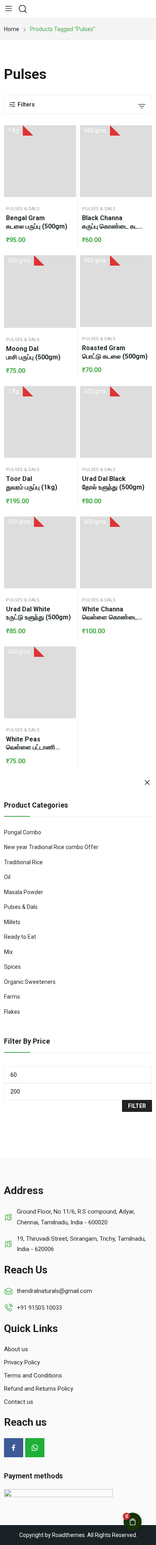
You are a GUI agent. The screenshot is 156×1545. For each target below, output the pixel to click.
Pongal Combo (22, 832)
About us (16, 1349)
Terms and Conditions (33, 1375)
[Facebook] (13, 1447)
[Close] (147, 783)
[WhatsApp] (34, 1447)
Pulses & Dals (23, 208)
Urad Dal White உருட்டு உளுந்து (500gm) (38, 613)
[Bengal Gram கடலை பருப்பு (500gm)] (40, 161)
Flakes (12, 1012)
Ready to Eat (20, 937)
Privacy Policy (22, 1362)
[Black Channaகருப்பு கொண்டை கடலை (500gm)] (116, 161)
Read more (144, 137)
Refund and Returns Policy (38, 1388)
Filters (26, 104)
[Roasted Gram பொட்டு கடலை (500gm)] (116, 291)
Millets (12, 922)
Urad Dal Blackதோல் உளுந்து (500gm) (113, 483)
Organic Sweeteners (30, 982)
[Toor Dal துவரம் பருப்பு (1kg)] (40, 422)
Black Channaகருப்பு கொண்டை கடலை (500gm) (115, 222)
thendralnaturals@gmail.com (54, 1291)
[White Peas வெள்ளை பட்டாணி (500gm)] (40, 682)
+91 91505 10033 (39, 1307)
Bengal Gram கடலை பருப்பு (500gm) (36, 222)
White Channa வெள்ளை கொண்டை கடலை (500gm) (110, 613)
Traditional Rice (23, 862)
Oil (7, 877)
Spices (12, 967)
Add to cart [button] (68, 137)
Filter (137, 1106)
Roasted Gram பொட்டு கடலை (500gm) (115, 352)
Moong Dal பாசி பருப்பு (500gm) (33, 353)
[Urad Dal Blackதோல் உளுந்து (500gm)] (116, 422)
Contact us (18, 1401)
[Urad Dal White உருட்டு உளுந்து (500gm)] (40, 552)
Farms (12, 996)
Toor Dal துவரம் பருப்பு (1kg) (31, 483)
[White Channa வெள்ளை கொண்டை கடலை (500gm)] (116, 552)
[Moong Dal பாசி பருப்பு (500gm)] (40, 291)
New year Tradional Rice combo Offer (51, 847)
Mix (8, 952)
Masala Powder (23, 892)
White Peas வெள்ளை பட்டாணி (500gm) (30, 743)
